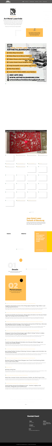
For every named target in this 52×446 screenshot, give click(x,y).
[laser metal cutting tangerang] (9, 200)
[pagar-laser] (40, 163)
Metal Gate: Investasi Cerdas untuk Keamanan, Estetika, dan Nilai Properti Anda (24, 377)
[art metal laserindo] (31, 166)
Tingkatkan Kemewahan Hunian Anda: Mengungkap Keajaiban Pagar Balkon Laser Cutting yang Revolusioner (25, 306)
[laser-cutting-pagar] (41, 154)
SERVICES (26, 1)
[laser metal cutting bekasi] (31, 175)
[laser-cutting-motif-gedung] (31, 154)
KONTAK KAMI (45, 1)
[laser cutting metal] (9, 155)
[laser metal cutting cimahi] (9, 183)
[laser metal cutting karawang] (42, 183)
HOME (23, 1)
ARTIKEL (40, 1)
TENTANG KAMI (32, 1)
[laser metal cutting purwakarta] (9, 192)
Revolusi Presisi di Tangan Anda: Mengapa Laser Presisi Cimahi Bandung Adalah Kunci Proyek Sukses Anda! (24, 361)
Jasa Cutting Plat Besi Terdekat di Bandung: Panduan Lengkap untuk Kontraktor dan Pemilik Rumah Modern (25, 352)
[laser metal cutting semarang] (20, 192)
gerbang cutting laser (10, 369)
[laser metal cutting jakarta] (31, 183)
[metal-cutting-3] (7, 163)
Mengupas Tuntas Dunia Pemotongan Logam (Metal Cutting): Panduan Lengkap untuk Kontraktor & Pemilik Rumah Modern (24, 333)
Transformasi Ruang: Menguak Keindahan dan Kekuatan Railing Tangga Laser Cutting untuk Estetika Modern (24, 342)
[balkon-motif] (18, 154)
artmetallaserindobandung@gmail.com (34, 430)
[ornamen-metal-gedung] (30, 163)
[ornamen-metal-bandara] (20, 163)
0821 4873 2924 (31, 422)
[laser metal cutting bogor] (42, 175)
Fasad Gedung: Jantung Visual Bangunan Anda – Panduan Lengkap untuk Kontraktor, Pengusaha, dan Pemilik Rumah (23, 386)
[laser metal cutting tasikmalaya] (42, 192)
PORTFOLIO (36, 1)
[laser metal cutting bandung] (9, 175)
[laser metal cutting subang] (31, 192)
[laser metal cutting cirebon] (20, 183)
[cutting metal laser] (42, 166)
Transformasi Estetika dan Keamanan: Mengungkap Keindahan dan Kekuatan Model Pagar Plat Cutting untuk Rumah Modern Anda (26, 315)
